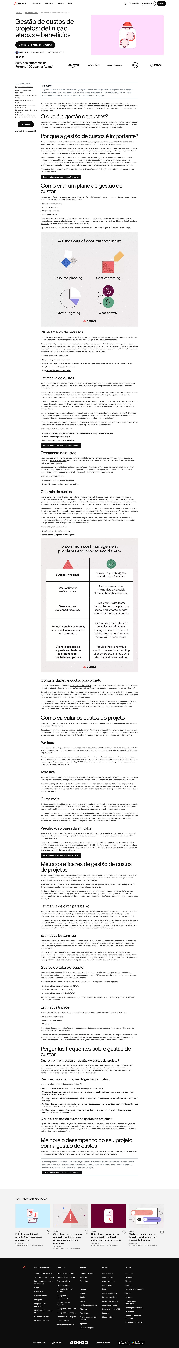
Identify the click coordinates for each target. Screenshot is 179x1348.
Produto (83, 1289)
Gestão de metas (63, 1285)
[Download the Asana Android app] (138, 1343)
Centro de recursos (109, 1293)
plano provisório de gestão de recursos (59, 367)
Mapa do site (107, 1317)
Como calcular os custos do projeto (24, 101)
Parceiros (105, 1313)
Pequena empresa (86, 1273)
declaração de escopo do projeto (58, 370)
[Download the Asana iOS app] (124, 1343)
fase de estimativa (50, 429)
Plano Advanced (40, 1296)
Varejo (82, 1301)
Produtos (36, 3)
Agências (83, 1324)
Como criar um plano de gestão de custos (26, 96)
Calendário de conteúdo (66, 1277)
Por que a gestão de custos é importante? (24, 91)
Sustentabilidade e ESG (134, 1322)
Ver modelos (25, 124)
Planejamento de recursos (67, 1309)
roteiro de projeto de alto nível (56, 363)
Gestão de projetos (41, 1317)
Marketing (83, 1277)
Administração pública (88, 1305)
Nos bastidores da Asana (134, 1289)
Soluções (48, 3)
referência (54, 425)
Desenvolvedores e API (111, 1309)
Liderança (129, 1277)
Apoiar (60, 3)
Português (59, 1342)
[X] (71, 1342)
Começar (161, 3)
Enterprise (38, 1300)
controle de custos (98, 497)
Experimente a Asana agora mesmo (35, 45)
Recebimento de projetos (66, 1317)
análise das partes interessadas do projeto (62, 484)
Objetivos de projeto (50, 360)
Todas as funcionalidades (44, 1277)
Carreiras (128, 1285)
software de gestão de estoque (95, 395)
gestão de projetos (63, 103)
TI (80, 1285)
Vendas (82, 1293)
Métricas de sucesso (50, 440)
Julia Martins (24, 52)
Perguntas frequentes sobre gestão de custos (26, 111)
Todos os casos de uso (65, 1325)
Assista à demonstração (24, 131)
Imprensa (128, 1297)
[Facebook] (82, 1342)
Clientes (128, 1281)
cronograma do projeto (53, 433)
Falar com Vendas (148, 3)
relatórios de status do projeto (70, 513)
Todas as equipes (86, 1328)
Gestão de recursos (41, 1321)
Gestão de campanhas (65, 1273)
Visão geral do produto (43, 1273)
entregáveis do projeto (61, 437)
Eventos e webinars (109, 1297)
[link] (19, 13)
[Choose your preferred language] (125, 3)
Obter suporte (107, 1277)
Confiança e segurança (134, 1308)
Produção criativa (63, 1281)
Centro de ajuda (108, 1273)
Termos (98, 1342)
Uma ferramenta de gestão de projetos (56, 531)
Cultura (128, 1293)
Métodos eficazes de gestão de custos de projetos (25, 106)
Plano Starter (39, 1292)
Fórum (104, 1289)
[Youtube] (86, 1342)
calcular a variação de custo (80, 685)
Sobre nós (129, 1273)
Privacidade (129, 1312)
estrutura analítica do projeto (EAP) (87, 363)
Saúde (82, 1297)
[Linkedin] (75, 1342)
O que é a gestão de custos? (24, 87)
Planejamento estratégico (66, 1313)
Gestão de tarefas (63, 1321)
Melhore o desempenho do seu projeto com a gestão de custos (25, 116)
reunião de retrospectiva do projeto (121, 694)
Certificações (107, 1285)
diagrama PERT (73, 433)
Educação (83, 1309)
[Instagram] (79, 1342)
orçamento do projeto (58, 460)
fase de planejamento (56, 124)
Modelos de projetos (110, 1301)
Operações (84, 1281)
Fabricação (84, 1313)
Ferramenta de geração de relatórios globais (58, 535)
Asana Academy (108, 1281)
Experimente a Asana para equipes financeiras (61, 177)
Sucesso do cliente (109, 1305)
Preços (69, 3)
